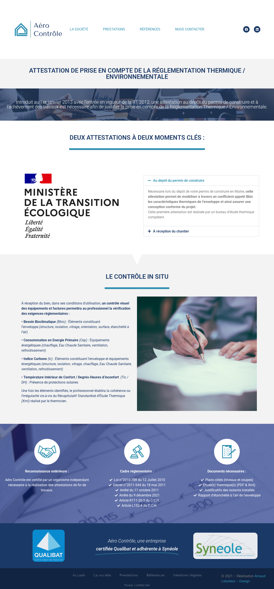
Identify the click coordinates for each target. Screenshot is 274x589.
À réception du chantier (171, 231)
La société (79, 29)
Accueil (79, 575)
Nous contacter (189, 29)
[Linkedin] (257, 29)
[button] (201, 180)
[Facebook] (246, 29)
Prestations (114, 29)
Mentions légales (187, 575)
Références (150, 29)
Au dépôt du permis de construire (178, 180)
